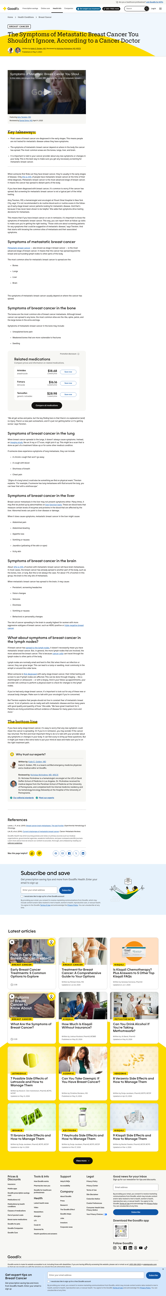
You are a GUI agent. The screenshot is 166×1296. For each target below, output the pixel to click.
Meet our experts (46, 797)
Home (10, 17)
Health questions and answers (45, 1234)
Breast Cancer (45, 17)
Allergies (37, 1216)
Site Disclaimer (92, 1194)
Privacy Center (92, 1186)
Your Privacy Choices (95, 1214)
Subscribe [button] (66, 890)
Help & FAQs (65, 1181)
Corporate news (66, 1227)
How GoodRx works (41, 1181)
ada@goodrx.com (150, 1264)
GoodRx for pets (14, 1224)
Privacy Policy (72, 905)
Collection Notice (93, 1199)
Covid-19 (37, 1225)
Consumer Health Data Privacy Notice (96, 1208)
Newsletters (38, 1212)
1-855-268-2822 (135, 1264)
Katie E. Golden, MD (38, 48)
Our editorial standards (23, 797)
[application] (47, 92)
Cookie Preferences (94, 1203)
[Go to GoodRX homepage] (11, 8)
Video (36, 1207)
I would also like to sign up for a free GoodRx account (44, 896)
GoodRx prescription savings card (19, 1194)
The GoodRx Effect (67, 1209)
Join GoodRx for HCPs (154, 2)
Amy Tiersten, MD (24, 117)
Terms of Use (45, 905)
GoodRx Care (13, 1233)
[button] (88, 9)
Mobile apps (12, 1189)
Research (64, 1205)
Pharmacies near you (42, 1186)
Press (62, 1201)
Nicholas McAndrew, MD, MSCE (69, 48)
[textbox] (39, 890)
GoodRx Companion (15, 1228)
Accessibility (65, 1186)
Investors (63, 1223)
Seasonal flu (39, 1229)
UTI (35, 1220)
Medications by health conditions (16, 1205)
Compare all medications (47, 405)
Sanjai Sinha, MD (25, 120)
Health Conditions (26, 17)
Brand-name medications (17, 1219)
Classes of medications (17, 1211)
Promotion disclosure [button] (68, 354)
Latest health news (41, 1203)
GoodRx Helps (65, 1214)
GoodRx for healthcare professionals (43, 1191)
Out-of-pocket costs (15, 1215)
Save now (68, 372)
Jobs (62, 1218)
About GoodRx (65, 1196)
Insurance (11, 1184)
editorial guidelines (15, 843)
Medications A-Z (14, 1200)
